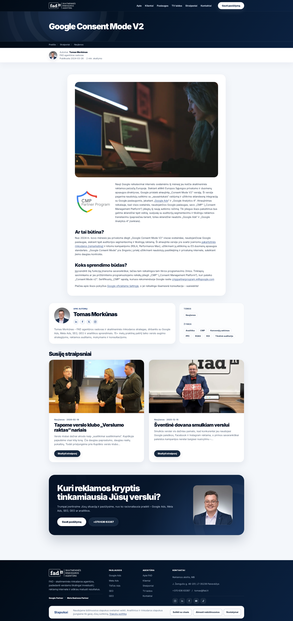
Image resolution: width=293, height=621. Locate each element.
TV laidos (177, 5)
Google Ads (161, 200)
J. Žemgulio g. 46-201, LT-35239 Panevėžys (195, 584)
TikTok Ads (115, 585)
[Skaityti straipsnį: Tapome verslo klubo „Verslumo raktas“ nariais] (96, 386)
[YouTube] (196, 601)
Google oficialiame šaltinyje (123, 285)
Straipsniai (191, 5)
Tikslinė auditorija (224, 336)
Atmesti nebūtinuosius (208, 612)
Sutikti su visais (181, 612)
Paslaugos (162, 5)
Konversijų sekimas (220, 330)
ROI (208, 336)
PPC (188, 336)
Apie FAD (147, 575)
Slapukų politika (118, 613)
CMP (202, 330)
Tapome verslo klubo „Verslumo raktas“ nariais (89, 427)
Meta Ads (114, 580)
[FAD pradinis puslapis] (62, 6)
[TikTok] (203, 601)
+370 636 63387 (103, 521)
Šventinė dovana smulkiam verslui (191, 425)
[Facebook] (82, 321)
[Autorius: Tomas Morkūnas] (53, 55)
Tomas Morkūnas (78, 52)
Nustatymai (232, 612)
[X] (88, 321)
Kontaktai (206, 5)
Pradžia (52, 44)
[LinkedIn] (76, 321)
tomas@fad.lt (201, 590)
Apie (139, 5)
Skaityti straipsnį (67, 453)
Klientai (149, 5)
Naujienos (78, 44)
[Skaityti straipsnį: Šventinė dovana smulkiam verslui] (196, 386)
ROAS (198, 336)
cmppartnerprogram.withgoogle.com (193, 279)
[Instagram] (95, 321)
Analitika (190, 330)
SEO (111, 591)
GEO (111, 596)
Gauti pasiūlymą (231, 5)
